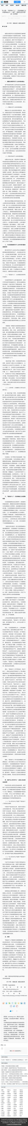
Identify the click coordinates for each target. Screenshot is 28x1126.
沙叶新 (21, 1108)
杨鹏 (9, 1101)
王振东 (21, 1103)
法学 (7, 5)
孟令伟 (15, 1106)
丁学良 (2, 1091)
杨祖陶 (21, 1095)
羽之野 (2, 1115)
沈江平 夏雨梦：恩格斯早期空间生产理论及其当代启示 (13, 1068)
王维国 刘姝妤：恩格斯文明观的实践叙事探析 (11, 1078)
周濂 (2, 1101)
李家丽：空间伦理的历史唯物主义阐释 (10, 1066)
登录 (13, 1051)
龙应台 (21, 1090)
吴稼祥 (21, 1110)
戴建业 (21, 1097)
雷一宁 (21, 1106)
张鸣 (9, 1099)
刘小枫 (9, 1106)
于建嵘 (15, 1093)
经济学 (12, 5)
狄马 (2, 1104)
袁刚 (9, 1112)
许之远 (2, 1112)
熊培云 (21, 1104)
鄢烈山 (15, 1091)
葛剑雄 (9, 1110)
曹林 (9, 1091)
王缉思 (21, 1101)
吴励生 (21, 1112)
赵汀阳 (15, 1097)
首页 (2, 5)
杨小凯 (15, 1112)
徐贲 (2, 1095)
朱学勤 (2, 1114)
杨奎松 (15, 1099)
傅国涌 (21, 1091)
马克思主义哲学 (17, 991)
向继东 (9, 1097)
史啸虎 (15, 1104)
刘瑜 (2, 1110)
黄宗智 (9, 1093)
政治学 (17, 5)
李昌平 (2, 1099)
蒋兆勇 (9, 1108)
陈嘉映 (2, 1093)
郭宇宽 (9, 1095)
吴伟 (15, 1108)
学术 (7, 991)
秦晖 (2, 1090)
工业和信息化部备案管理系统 (14, 1124)
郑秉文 (15, 1114)
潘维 (9, 1114)
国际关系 (24, 5)
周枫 (2, 1108)
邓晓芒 (15, 1101)
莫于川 (21, 1114)
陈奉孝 (2, 1103)
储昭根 (15, 1110)
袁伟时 (9, 1104)
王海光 (21, 1099)
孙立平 (15, 1115)
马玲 (15, 1103)
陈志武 (21, 1093)
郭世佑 (9, 1103)
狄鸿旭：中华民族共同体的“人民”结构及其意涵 (11, 1080)
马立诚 (15, 1095)
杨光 (21, 1115)
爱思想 (5, 2)
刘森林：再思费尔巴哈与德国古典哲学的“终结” (11, 1072)
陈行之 (9, 1090)
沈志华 (2, 1097)
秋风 (2, 1106)
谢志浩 (9, 1115)
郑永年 (15, 1090)
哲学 (11, 991)
